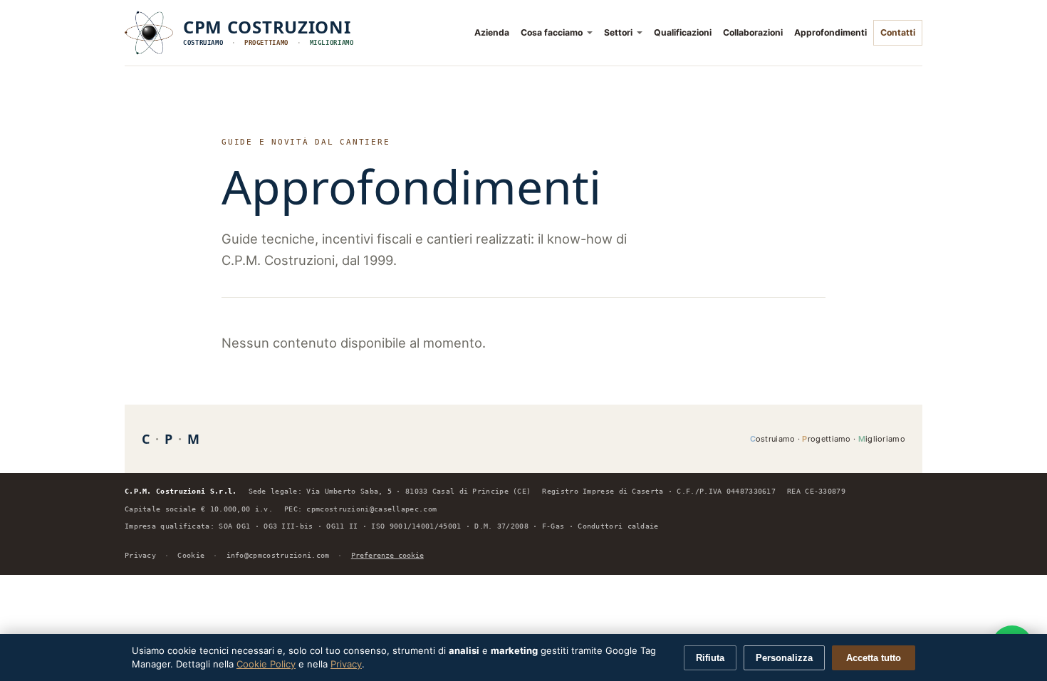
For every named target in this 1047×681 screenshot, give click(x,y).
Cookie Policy (266, 664)
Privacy (140, 555)
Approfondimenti (830, 32)
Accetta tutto (873, 658)
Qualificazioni (683, 32)
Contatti (897, 32)
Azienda (491, 32)
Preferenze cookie (387, 555)
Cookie (190, 555)
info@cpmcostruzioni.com (278, 555)
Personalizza (784, 658)
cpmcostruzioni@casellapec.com (371, 509)
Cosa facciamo (552, 32)
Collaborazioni (753, 32)
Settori (618, 32)
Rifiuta (710, 658)
